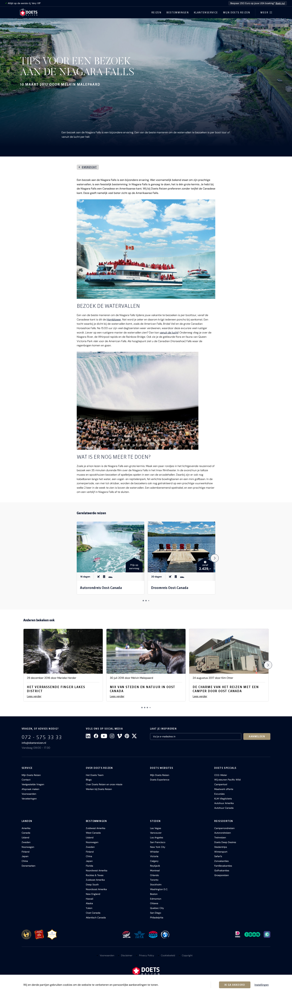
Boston (153, 894)
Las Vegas (155, 828)
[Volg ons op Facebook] (96, 736)
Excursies (219, 793)
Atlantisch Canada (96, 917)
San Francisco (157, 842)
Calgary (154, 861)
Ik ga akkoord (234, 984)
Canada (26, 832)
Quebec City (157, 908)
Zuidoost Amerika (95, 879)
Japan (25, 856)
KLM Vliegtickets (223, 798)
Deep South (92, 884)
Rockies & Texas (94, 875)
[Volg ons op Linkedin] (88, 736)
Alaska (89, 903)
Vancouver (156, 832)
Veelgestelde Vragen (33, 784)
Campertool (220, 784)
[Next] (215, 558)
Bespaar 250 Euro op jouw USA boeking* (257, 3)
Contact (26, 779)
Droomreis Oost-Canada (169, 588)
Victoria (154, 856)
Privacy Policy (146, 955)
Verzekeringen (29, 798)
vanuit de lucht (169, 332)
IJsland (25, 837)
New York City (157, 846)
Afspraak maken (30, 789)
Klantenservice (206, 12)
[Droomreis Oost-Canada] (181, 547)
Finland (25, 851)
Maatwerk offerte (223, 789)
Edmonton (155, 898)
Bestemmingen (177, 12)
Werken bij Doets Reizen (99, 789)
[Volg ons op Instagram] (112, 736)
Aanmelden (257, 736)
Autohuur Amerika (224, 803)
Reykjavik (155, 865)
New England (93, 894)
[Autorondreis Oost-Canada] (110, 547)
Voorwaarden (29, 793)
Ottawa (154, 903)
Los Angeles (156, 837)
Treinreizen (220, 837)
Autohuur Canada (224, 807)
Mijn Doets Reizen (236, 12)
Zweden (26, 842)
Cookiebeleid (168, 955)
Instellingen (261, 985)
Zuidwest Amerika (95, 828)
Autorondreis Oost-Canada (101, 588)
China (25, 861)
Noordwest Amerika (96, 870)
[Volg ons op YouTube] (104, 736)
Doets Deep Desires (225, 842)
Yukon (89, 908)
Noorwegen (28, 846)
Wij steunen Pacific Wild (227, 779)
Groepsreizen (221, 875)
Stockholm (155, 884)
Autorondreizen (222, 832)
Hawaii (89, 898)
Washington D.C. (159, 889)
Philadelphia (156, 917)
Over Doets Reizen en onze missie (104, 784)
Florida (89, 865)
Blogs (89, 779)
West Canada (93, 832)
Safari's (218, 856)
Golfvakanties (221, 870)
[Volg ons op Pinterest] (127, 736)
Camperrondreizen (224, 828)
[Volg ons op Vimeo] (119, 736)
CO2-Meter (220, 775)
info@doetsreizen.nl (34, 743)
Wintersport (220, 851)
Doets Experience (159, 779)
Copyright (187, 955)
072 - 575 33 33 (42, 737)
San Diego (155, 912)
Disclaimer (126, 955)
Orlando (154, 875)
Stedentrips (220, 846)
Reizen (156, 12)
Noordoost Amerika (96, 889)
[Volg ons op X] (134, 736)
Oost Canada (93, 912)
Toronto (154, 879)
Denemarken (28, 865)
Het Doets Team (94, 775)
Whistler (154, 851)
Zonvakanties (221, 861)
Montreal (155, 870)
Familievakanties (223, 865)
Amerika (26, 828)
